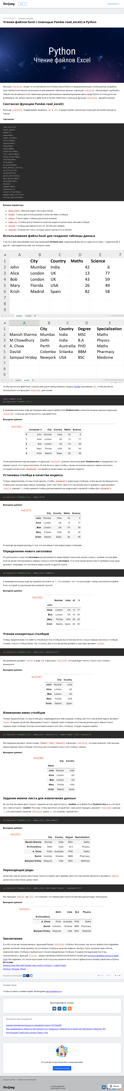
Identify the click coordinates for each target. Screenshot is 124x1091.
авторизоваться (54, 991)
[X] (27, 975)
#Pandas (16, 969)
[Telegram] (31, 975)
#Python (7, 969)
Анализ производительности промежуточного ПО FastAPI (34, 1025)
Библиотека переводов (27, 1080)
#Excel (23, 969)
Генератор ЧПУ (9, 1080)
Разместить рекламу (62, 1068)
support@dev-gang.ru (58, 1088)
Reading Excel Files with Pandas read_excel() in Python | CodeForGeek (34, 965)
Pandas (77, 386)
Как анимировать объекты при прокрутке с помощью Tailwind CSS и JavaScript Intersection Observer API (55, 1029)
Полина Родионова (25, 18)
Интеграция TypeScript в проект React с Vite (27, 1032)
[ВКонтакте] (24, 975)
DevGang (9, 4)
